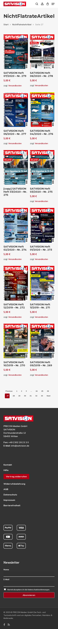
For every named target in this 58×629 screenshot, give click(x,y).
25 (42, 391)
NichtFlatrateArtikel (21, 24)
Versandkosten (15, 85)
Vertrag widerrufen (16, 476)
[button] (53, 4)
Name (6, 569)
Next (48, 396)
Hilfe (6, 470)
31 (31, 396)
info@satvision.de (20, 445)
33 (42, 396)
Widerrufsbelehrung (14, 483)
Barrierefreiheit (12, 505)
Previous (9, 391)
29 (19, 396)
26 (48, 391)
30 (25, 396)
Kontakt (8, 464)
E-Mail (6, 579)
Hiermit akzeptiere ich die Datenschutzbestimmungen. (28, 590)
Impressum (9, 500)
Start (6, 24)
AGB (6, 489)
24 (36, 391)
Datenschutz (10, 494)
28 (14, 396)
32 (36, 396)
